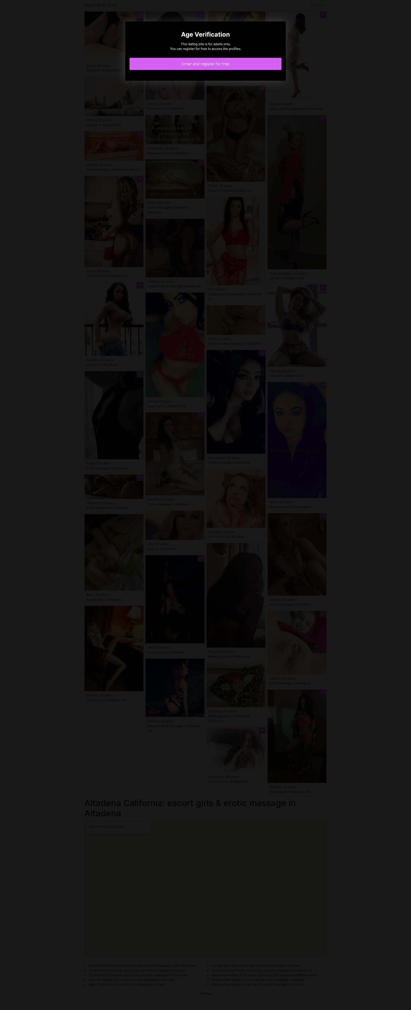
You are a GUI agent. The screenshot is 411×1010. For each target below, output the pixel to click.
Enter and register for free (205, 64)
